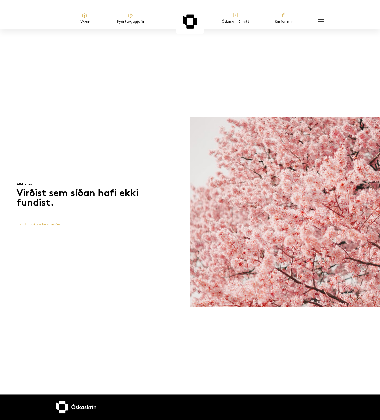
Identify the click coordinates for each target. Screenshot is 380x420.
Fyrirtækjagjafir (130, 21)
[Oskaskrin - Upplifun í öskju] (190, 22)
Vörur (85, 22)
